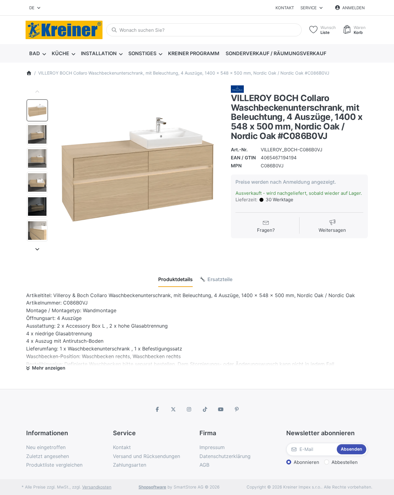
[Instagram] (189, 409)
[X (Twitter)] (173, 409)
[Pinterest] (236, 409)
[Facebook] (157, 409)
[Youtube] (221, 409)
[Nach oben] (37, 91)
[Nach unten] (37, 249)
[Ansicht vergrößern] (137, 169)
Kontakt (284, 7)
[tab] (175, 279)
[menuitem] (37, 54)
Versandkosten (96, 487)
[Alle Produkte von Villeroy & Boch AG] (237, 89)
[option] (37, 110)
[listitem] (137, 169)
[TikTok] (205, 409)
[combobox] (35, 8)
